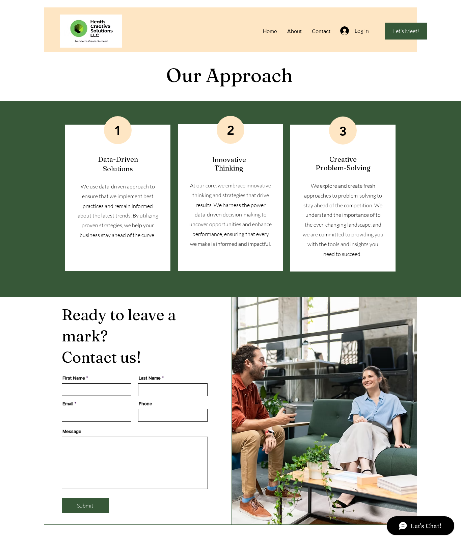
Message (71, 431)
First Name (73, 378)
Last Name (150, 378)
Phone (145, 403)
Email (67, 403)
